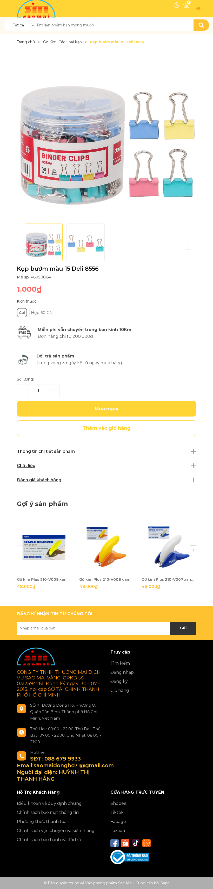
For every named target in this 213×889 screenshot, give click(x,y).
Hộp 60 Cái (41, 312)
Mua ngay (106, 409)
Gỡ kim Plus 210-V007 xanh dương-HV (169, 579)
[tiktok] (136, 843)
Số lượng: (25, 379)
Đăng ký (119, 681)
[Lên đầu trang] (204, 880)
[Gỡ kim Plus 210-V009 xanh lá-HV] (44, 547)
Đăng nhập (122, 672)
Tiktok (117, 812)
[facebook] (114, 843)
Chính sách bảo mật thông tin (48, 812)
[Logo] (37, 8)
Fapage (118, 821)
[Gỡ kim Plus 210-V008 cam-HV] (106, 547)
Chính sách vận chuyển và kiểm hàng (56, 830)
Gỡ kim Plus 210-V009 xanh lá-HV (44, 579)
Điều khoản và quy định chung (49, 803)
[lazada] (146, 843)
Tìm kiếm (120, 663)
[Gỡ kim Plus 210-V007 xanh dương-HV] (169, 547)
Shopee (118, 803)
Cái (22, 312)
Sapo (165, 883)
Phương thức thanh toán (43, 821)
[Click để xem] (106, 134)
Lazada (117, 830)
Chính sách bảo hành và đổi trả (49, 839)
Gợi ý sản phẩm (42, 503)
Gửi (183, 628)
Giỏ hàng (119, 690)
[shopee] (125, 843)
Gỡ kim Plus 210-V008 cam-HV (106, 579)
